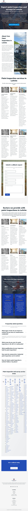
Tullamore (26, 430)
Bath (6, 386)
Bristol (7, 391)
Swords (26, 426)
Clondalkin (26, 394)
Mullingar (26, 419)
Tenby (16, 430)
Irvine (11, 412)
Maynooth (26, 417)
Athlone (26, 385)
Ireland (24, 381)
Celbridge (26, 393)
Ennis (25, 402)
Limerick (26, 411)
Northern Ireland (14, 494)
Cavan (26, 392)
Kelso (11, 413)
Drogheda (26, 397)
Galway (26, 403)
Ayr (11, 390)
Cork (25, 395)
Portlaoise (26, 422)
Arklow (26, 384)
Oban (11, 419)
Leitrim (26, 408)
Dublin (26, 398)
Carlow (26, 390)
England (14, 491)
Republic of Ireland (14, 495)
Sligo (25, 425)
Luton (7, 419)
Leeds (7, 414)
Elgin (11, 399)
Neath (16, 416)
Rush (25, 424)
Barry (16, 390)
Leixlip (26, 409)
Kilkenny (26, 406)
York (6, 452)
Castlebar (26, 391)
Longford (26, 412)
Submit (7, 194)
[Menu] (26, 1)
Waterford (26, 431)
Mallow (26, 416)
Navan (26, 421)
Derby (7, 400)
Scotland (14, 492)
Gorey (26, 404)
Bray (25, 389)
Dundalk (26, 399)
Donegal (26, 396)
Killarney (26, 407)
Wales (15, 381)
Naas (25, 420)
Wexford (26, 432)
